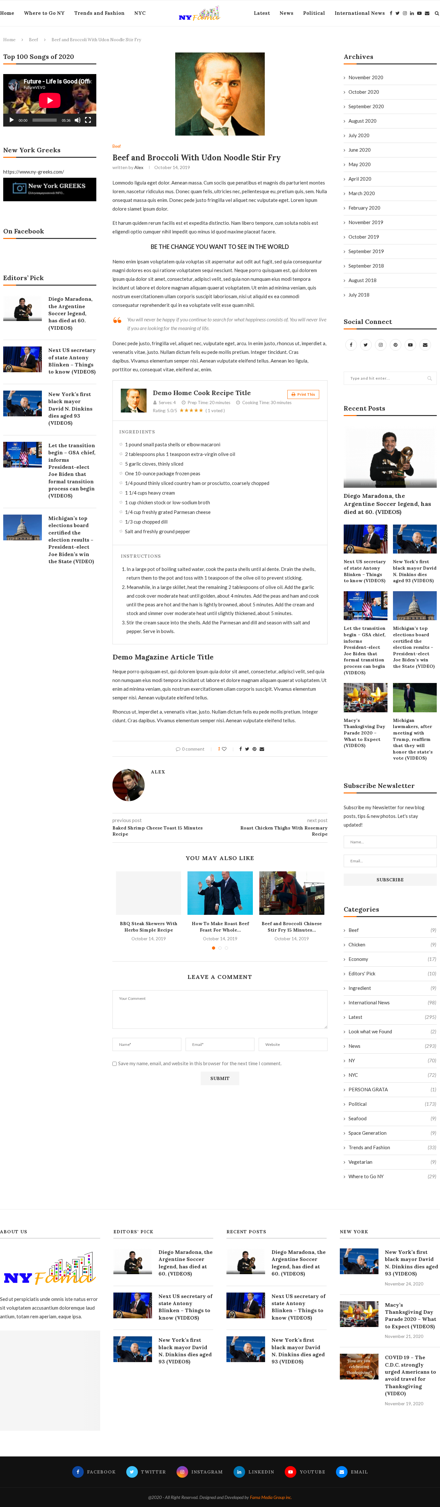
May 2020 (360, 164)
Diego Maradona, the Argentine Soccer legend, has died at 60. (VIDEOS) (387, 504)
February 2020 (364, 208)
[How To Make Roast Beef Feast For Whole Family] (220, 893)
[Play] (11, 120)
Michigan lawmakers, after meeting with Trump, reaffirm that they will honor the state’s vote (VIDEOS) (413, 739)
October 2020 (364, 92)
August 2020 (363, 121)
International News (360, 13)
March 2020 (362, 193)
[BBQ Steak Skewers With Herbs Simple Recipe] (148, 893)
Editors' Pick (392, 973)
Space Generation (392, 1133)
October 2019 (364, 237)
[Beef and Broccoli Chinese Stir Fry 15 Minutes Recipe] (291, 893)
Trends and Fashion (99, 13)
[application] (49, 100)
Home (7, 13)
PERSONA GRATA (392, 1089)
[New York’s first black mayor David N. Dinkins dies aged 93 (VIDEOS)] (415, 539)
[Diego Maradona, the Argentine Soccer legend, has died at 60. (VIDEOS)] (390, 457)
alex (138, 167)
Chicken (392, 944)
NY (392, 1060)
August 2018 (363, 280)
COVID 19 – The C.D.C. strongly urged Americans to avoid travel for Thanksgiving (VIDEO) (410, 1375)
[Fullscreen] (88, 120)
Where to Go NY (44, 13)
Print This (306, 394)
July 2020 (359, 135)
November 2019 (366, 222)
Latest (262, 13)
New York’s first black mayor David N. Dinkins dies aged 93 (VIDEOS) (414, 571)
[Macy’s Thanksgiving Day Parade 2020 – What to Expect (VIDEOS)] (365, 697)
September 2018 (366, 266)
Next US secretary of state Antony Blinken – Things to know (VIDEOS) (365, 571)
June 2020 (360, 150)
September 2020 (366, 106)
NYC (140, 13)
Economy (392, 959)
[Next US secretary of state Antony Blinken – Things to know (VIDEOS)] (365, 539)
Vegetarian (392, 1162)
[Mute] (77, 120)
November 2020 (366, 77)
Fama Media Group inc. (271, 1497)
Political (314, 13)
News (286, 13)
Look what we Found (392, 1031)
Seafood (392, 1118)
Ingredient (392, 988)
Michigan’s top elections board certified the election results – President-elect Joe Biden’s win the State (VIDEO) (414, 647)
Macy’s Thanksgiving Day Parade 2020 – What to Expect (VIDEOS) (364, 732)
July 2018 (359, 295)
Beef (33, 40)
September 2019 (366, 251)
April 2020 (360, 179)
